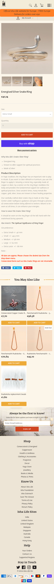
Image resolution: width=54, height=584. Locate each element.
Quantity (5, 121)
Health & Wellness (27, 453)
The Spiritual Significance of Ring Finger (27, 223)
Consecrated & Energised (27, 446)
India (27, 517)
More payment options (27, 150)
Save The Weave (27, 497)
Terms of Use (27, 500)
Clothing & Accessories (27, 457)
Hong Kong (27, 541)
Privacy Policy (27, 504)
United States (27, 520)
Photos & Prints (27, 477)
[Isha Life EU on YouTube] (35, 568)
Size (3, 109)
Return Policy (27, 507)
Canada (27, 537)
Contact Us (27, 554)
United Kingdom (27, 524)
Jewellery (27, 470)
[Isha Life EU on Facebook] (23, 568)
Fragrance (27, 460)
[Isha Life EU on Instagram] (29, 568)
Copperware (27, 450)
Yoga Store (27, 467)
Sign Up (27, 429)
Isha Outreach (27, 494)
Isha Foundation (27, 490)
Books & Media (27, 473)
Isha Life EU (28, 571)
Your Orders (27, 551)
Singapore (27, 530)
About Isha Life (27, 487)
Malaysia (27, 527)
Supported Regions (27, 557)
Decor (27, 463)
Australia (27, 534)
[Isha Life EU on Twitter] (18, 568)
